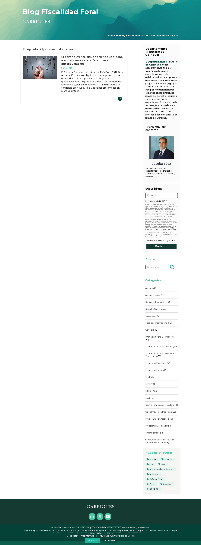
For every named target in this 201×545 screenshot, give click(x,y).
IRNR (148, 377)
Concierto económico (155, 302)
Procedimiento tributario (157, 426)
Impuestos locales (154, 370)
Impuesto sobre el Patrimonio (159, 337)
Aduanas (149, 288)
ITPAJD (148, 391)
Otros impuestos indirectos (158, 412)
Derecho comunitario (155, 309)
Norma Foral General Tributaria (159, 405)
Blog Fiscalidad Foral (60, 12)
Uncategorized (152, 433)
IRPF (147, 384)
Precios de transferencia (157, 419)
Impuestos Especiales (155, 363)
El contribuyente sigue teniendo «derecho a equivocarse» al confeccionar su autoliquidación (92, 60)
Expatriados (150, 316)
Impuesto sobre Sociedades (158, 346)
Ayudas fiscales (152, 295)
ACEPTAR (92, 540)
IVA (147, 398)
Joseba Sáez (161, 164)
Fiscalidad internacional (156, 323)
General (149, 330)
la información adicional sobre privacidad (160, 228)
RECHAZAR (109, 540)
